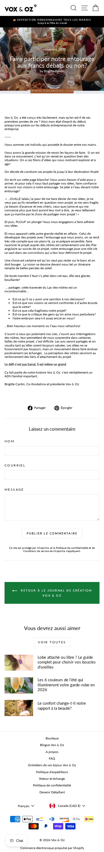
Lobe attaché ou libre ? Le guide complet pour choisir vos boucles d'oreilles (67, 662)
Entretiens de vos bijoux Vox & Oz (52, 765)
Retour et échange (52, 779)
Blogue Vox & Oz (52, 745)
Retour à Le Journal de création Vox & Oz (55, 593)
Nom (9, 441)
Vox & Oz (12, 117)
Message (14, 489)
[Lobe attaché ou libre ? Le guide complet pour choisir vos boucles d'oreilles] (19, 663)
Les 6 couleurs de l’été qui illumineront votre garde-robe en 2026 (66, 684)
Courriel (15, 465)
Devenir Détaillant (52, 792)
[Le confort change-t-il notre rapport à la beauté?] (19, 708)
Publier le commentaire (52, 533)
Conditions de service (36, 551)
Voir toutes (52, 642)
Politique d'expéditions (52, 772)
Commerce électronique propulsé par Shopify (52, 848)
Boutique (52, 738)
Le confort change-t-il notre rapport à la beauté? (62, 705)
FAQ (52, 758)
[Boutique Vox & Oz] (61, 372)
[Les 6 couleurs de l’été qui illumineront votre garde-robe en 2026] (19, 685)
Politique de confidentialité (72, 547)
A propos (52, 752)
